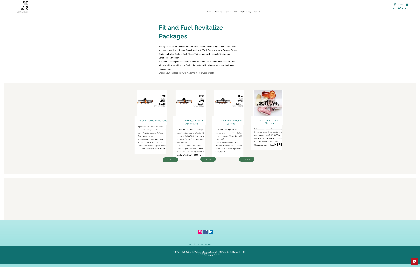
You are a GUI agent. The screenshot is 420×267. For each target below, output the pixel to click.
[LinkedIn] (211, 232)
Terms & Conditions (204, 244)
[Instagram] (200, 232)
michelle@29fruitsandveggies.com (209, 254)
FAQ (190, 244)
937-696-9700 (400, 8)
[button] (407, 4)
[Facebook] (205, 232)
